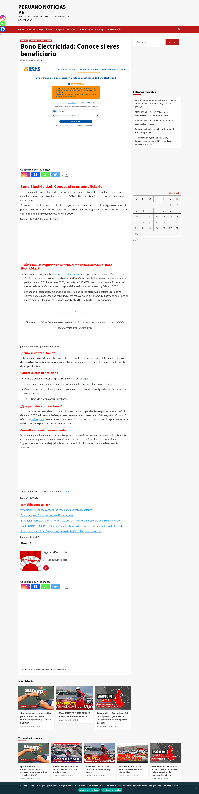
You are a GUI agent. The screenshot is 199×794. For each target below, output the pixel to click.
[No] (195, 788)
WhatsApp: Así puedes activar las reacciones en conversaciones (56, 509)
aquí (85, 378)
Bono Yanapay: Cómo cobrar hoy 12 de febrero (46, 515)
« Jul (135, 240)
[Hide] (1, 34)
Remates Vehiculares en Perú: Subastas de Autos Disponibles (155, 131)
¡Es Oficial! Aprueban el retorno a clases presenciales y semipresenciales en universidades (70, 520)
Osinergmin (37, 419)
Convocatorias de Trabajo (91, 29)
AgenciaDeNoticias (29, 60)
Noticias (31, 29)
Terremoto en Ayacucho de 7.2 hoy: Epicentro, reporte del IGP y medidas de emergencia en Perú (112, 718)
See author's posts (57, 559)
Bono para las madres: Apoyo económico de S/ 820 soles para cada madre (61, 531)
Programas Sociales (65, 29)
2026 (38, 726)
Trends (49, 41)
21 (163, 222)
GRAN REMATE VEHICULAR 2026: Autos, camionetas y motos (74, 715)
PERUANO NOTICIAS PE (42, 9)
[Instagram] (25, 174)
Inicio (21, 29)
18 (143, 222)
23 (177, 222)
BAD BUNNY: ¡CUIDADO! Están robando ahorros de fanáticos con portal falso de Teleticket (72, 525)
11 (143, 216)
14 (163, 216)
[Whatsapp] (45, 174)
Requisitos (61, 669)
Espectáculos (45, 29)
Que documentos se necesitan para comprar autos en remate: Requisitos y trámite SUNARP (36, 718)
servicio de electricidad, (67, 274)
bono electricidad (49, 669)
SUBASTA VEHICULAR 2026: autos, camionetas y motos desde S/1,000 (151, 113)
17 (136, 222)
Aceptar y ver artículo (88, 790)
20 (157, 222)
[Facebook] (35, 174)
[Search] (179, 29)
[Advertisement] (74, 149)
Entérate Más (114, 29)
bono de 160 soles (33, 669)
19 (150, 222)
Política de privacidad (111, 790)
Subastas (33, 706)
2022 (41, 60)
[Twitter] (55, 174)
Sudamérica (110, 706)
